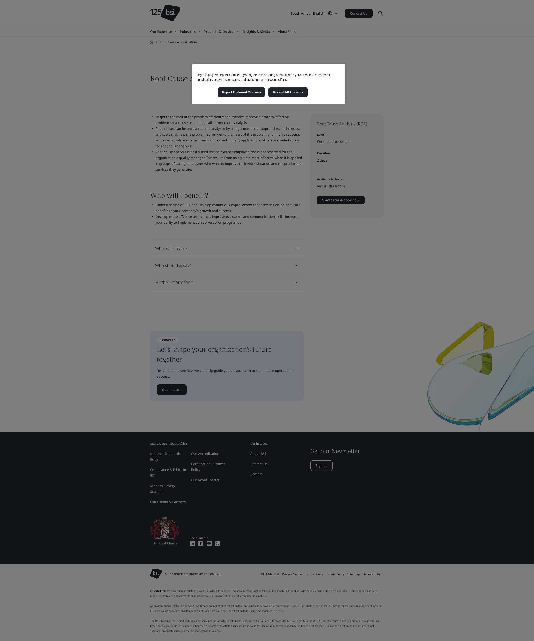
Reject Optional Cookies (241, 92)
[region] (268, 84)
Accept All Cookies (288, 92)
